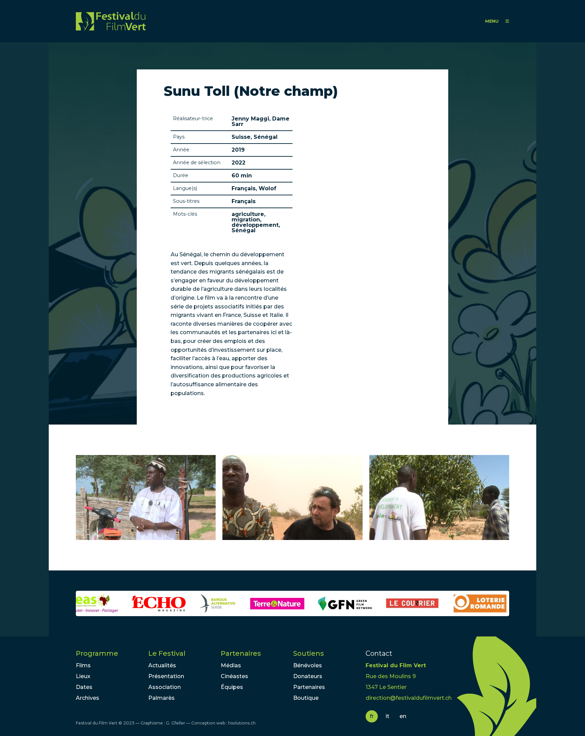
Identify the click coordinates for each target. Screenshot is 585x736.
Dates (84, 687)
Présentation (166, 676)
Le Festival (167, 653)
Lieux (83, 676)
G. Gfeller (175, 723)
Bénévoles (307, 665)
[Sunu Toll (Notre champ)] (146, 497)
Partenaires (241, 653)
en (402, 716)
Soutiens (308, 653)
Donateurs (307, 676)
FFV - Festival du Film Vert (111, 21)
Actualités (162, 665)
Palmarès (161, 698)
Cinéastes (234, 676)
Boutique (306, 698)
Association (164, 687)
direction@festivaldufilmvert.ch (409, 698)
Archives (87, 698)
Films (83, 665)
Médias (231, 665)
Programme (97, 653)
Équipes (232, 687)
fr (372, 716)
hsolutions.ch (242, 723)
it (387, 716)
